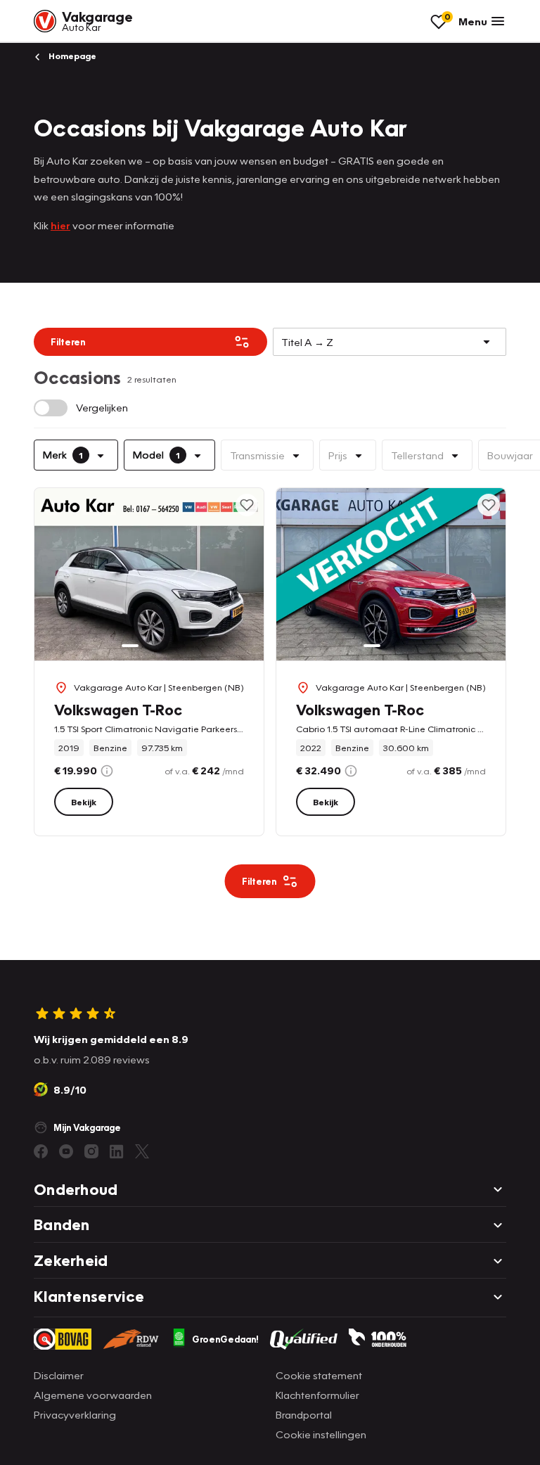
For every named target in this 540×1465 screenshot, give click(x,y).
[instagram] (91, 1151)
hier (60, 225)
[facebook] (41, 1151)
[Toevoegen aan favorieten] (247, 505)
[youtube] (66, 1151)
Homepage (71, 55)
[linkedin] (117, 1151)
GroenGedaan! (225, 1339)
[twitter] (142, 1151)
